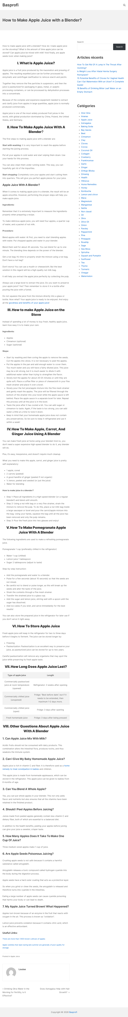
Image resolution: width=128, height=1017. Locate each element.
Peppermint (86, 232)
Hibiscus (85, 181)
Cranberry (86, 157)
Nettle (84, 208)
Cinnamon (86, 136)
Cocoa (84, 147)
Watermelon (86, 276)
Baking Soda (87, 126)
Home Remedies (88, 184)
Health (84, 177)
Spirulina (85, 252)
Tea (82, 262)
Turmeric (85, 269)
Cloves (84, 143)
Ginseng (85, 174)
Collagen (85, 153)
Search (80, 42)
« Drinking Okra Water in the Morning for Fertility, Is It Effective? (15, 992)
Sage (83, 245)
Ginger (84, 167)
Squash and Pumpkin (91, 255)
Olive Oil (85, 221)
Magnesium (86, 201)
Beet (83, 133)
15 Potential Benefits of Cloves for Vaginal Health (100, 78)
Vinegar (84, 272)
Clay (83, 140)
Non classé (86, 211)
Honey (84, 187)
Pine (83, 235)
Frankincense (87, 160)
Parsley (84, 228)
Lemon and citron (89, 194)
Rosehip (85, 242)
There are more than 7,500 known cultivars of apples (23, 939)
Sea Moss (85, 249)
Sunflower (86, 259)
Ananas (84, 116)
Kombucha (86, 191)
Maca (83, 198)
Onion (84, 225)
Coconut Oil (86, 150)
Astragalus (86, 123)
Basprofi (73, 1012)
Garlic (84, 164)
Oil (82, 215)
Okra (83, 218)
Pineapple (85, 238)
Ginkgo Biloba (87, 170)
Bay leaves (86, 130)
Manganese (86, 204)
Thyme (84, 266)
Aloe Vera (85, 113)
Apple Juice (15, 956)
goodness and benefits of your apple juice (29, 303)
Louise (22, 969)
